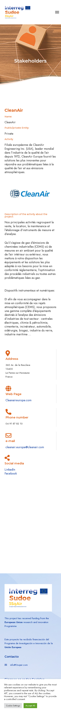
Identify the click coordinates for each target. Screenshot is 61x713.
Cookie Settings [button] (13, 705)
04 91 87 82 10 (14, 423)
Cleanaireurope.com (18, 400)
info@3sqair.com (19, 665)
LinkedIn (10, 469)
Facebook (11, 473)
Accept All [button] (30, 705)
